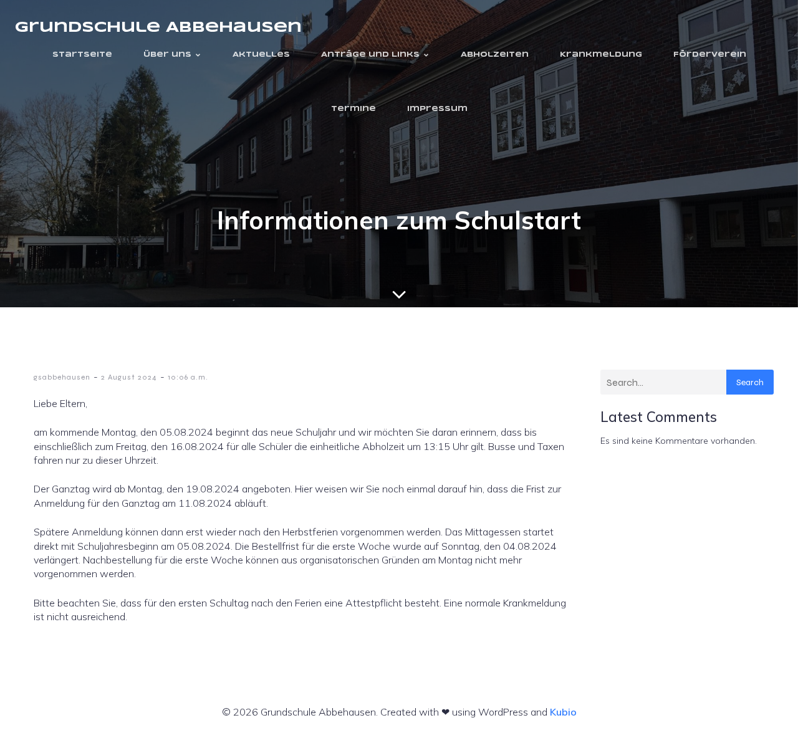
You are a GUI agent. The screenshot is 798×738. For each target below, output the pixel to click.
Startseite (82, 55)
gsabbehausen (62, 377)
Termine (353, 109)
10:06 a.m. (188, 377)
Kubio (563, 712)
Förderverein (709, 55)
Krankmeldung (601, 55)
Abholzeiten (495, 55)
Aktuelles (261, 55)
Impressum (437, 109)
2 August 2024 (129, 377)
